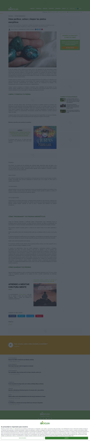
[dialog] (45, 430)
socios (13, 428)
